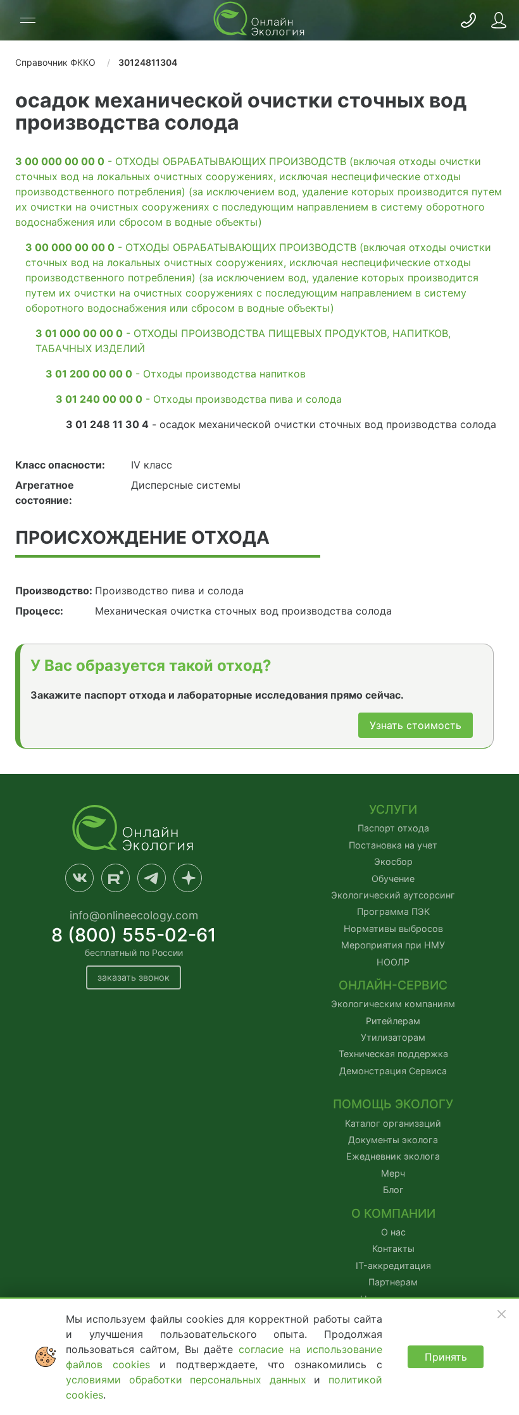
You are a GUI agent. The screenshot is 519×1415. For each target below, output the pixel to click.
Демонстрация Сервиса (393, 1070)
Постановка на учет (393, 845)
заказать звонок (133, 977)
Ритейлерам (393, 1020)
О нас (393, 1232)
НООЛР (393, 962)
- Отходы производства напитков (176, 373)
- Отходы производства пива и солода (199, 399)
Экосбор (393, 861)
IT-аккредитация (393, 1265)
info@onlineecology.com (134, 915)
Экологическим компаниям (393, 1003)
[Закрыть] (501, 1314)
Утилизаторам (393, 1037)
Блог (393, 1189)
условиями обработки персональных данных (190, 1379)
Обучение (393, 878)
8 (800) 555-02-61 (133, 935)
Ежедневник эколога (393, 1156)
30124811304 (147, 62)
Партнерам (393, 1282)
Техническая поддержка (393, 1053)
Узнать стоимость (415, 725)
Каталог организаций (393, 1123)
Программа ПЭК (393, 911)
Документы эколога (393, 1139)
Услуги (393, 809)
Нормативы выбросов (393, 928)
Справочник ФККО (55, 62)
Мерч (393, 1173)
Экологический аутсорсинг (393, 895)
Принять (446, 1357)
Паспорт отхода (393, 828)
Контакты (393, 1248)
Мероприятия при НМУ (393, 945)
